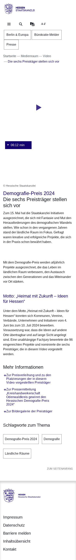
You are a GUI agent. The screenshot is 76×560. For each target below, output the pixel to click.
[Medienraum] (32, 24)
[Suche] (20, 24)
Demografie (52, 439)
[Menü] (9, 24)
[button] (38, 112)
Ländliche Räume (17, 453)
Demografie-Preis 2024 (21, 439)
